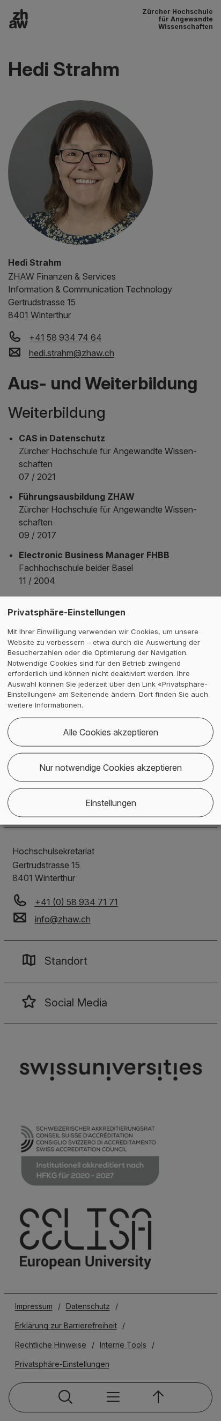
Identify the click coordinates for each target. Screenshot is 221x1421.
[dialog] (110, 710)
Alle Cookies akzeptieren (110, 732)
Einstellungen (110, 803)
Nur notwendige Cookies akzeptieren (110, 767)
